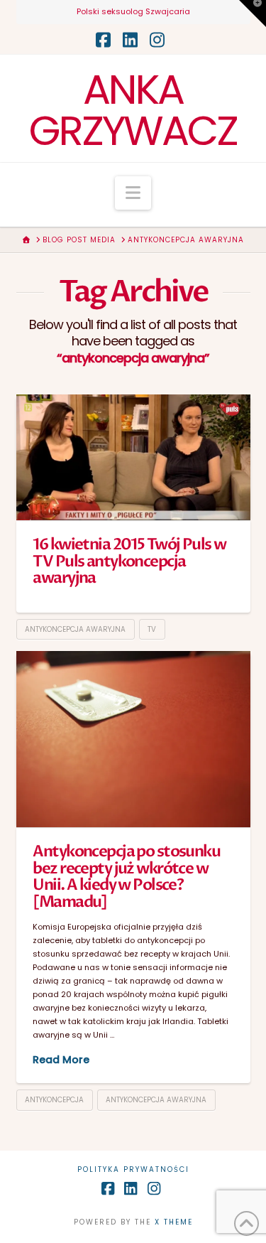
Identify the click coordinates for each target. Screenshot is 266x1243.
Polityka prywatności (133, 1169)
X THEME (174, 1222)
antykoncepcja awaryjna (75, 629)
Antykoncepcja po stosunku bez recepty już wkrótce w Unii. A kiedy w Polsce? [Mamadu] (126, 877)
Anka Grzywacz (133, 110)
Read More (61, 1060)
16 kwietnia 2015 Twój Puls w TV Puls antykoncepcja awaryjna (129, 561)
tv (152, 629)
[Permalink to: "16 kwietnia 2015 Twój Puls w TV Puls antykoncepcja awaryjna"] (133, 457)
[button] (133, 193)
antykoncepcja (54, 1099)
